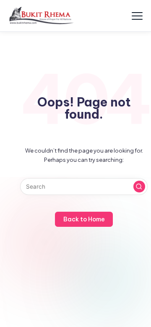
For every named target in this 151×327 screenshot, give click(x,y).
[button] (139, 186)
